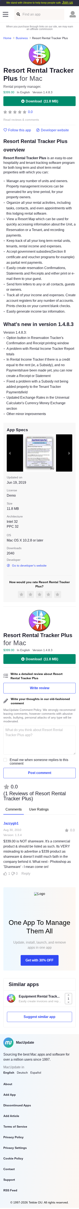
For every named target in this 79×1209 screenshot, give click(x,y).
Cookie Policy (13, 1158)
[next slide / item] (69, 453)
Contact (9, 1169)
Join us (67, 2)
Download (42, 101)
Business (22, 38)
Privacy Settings (15, 1148)
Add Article (11, 1116)
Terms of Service (15, 1126)
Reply (25, 873)
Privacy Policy (13, 1137)
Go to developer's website (29, 565)
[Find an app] (18, 14)
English (8, 1072)
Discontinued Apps (17, 1105)
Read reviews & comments (21, 120)
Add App (9, 1095)
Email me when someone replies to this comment (39, 761)
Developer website (55, 130)
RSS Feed (10, 1190)
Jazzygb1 (11, 823)
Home (7, 38)
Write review (39, 688)
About (7, 1084)
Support (9, 1180)
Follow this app (19, 130)
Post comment (39, 773)
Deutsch (22, 1072)
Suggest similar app (39, 1017)
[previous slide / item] (10, 453)
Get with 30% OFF (39, 960)
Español (35, 1072)
